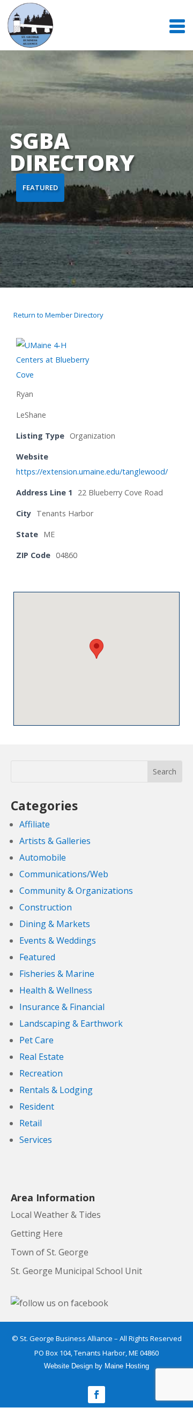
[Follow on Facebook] (96, 1394)
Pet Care (36, 1040)
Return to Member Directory (58, 315)
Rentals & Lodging (56, 1090)
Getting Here (37, 1233)
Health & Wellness (55, 990)
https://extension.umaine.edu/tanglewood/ (92, 471)
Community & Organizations (76, 891)
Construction (45, 907)
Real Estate (41, 1057)
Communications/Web (63, 874)
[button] (96, 649)
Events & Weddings (57, 940)
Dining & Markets (54, 924)
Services (35, 1140)
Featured (37, 957)
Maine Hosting (127, 1366)
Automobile (42, 857)
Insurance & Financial (62, 1007)
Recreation (41, 1073)
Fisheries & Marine (56, 974)
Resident (36, 1106)
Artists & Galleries (55, 841)
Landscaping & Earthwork (71, 1023)
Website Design (68, 1366)
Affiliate (34, 824)
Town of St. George (49, 1252)
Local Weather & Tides (56, 1215)
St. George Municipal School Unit (76, 1271)
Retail (30, 1123)
